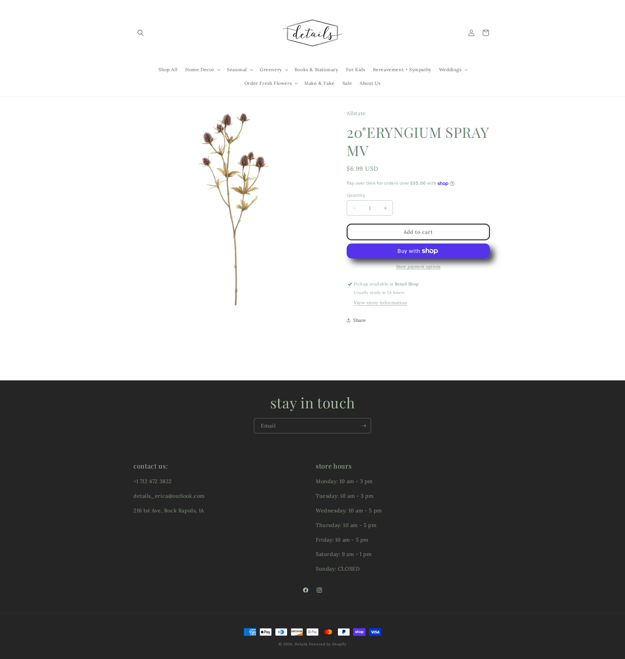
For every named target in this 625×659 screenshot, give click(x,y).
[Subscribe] (363, 425)
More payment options (418, 266)
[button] (140, 33)
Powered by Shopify (328, 644)
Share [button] (359, 320)
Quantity (356, 195)
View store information (380, 303)
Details (301, 644)
